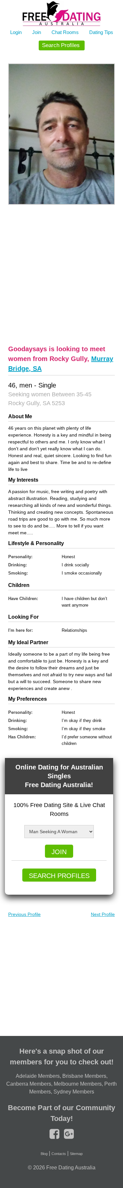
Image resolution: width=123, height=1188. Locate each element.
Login (16, 32)
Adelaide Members (38, 1076)
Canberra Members (28, 1084)
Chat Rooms (65, 32)
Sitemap (76, 1154)
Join (36, 32)
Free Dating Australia (70, 1167)
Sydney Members (73, 1091)
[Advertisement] (61, 274)
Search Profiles (61, 45)
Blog (44, 1154)
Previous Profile (24, 914)
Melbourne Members (78, 1084)
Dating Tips (101, 32)
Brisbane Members (84, 1076)
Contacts (58, 1154)
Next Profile (103, 914)
